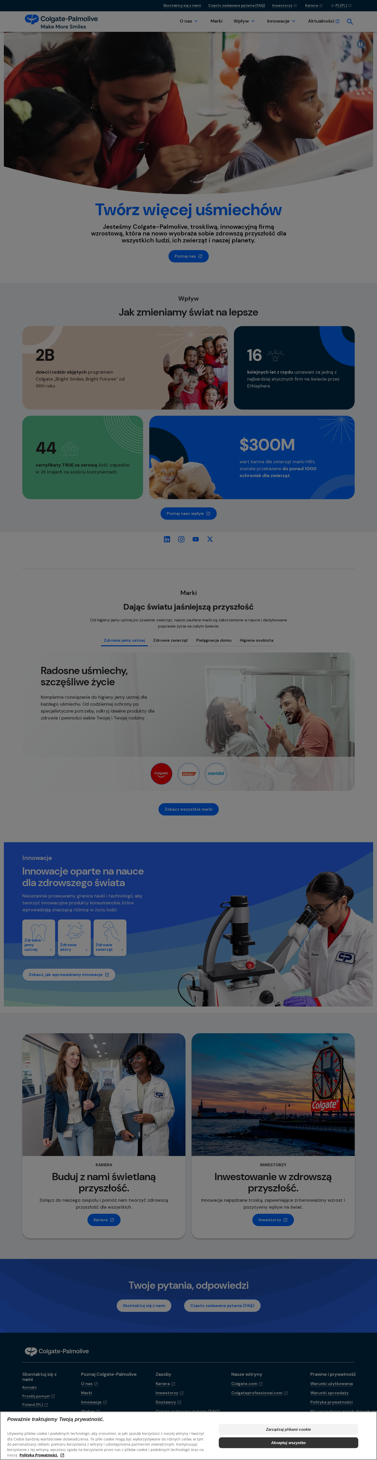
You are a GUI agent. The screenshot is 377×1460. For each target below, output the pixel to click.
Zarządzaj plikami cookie (288, 1429)
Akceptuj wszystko (288, 1442)
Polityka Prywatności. (38, 1455)
